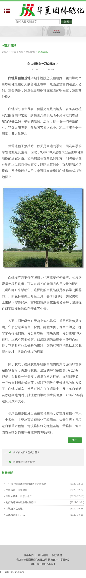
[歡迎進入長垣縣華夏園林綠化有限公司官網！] (51, 9)
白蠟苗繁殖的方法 (15, 514)
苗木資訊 (43, 51)
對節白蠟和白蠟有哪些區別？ (21, 502)
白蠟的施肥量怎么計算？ (26, 452)
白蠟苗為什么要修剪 (16, 490)
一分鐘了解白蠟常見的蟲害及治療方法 (26, 483)
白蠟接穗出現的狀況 (24, 462)
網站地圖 (43, 555)
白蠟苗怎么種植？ (15, 508)
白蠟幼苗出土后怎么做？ (19, 496)
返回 (74, 440)
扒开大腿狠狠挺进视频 (12, 571)
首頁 (21, 51)
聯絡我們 (29, 555)
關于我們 (57, 555)
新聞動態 (31, 51)
